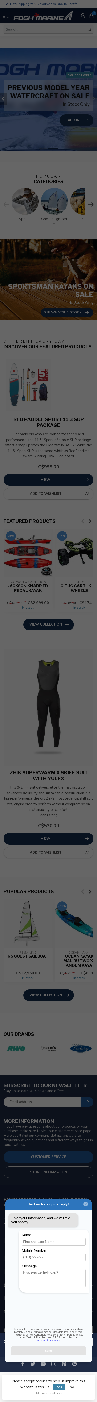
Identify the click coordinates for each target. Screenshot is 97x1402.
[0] (91, 15)
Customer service (48, 1156)
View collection (45, 624)
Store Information (48, 1172)
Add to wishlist (45, 493)
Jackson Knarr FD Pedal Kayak (28, 588)
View (45, 479)
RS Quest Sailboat (28, 956)
